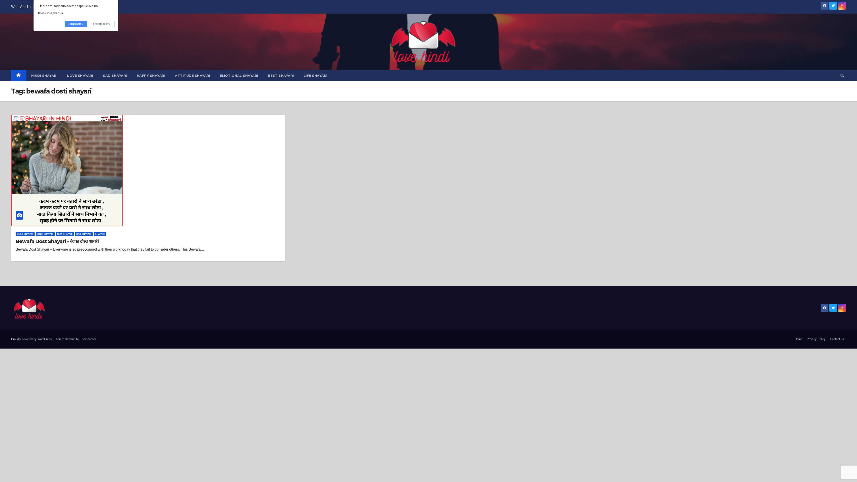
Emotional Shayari (239, 76)
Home (798, 339)
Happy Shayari (151, 76)
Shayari (100, 234)
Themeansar (88, 339)
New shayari (65, 234)
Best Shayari (281, 76)
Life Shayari (315, 76)
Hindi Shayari (44, 76)
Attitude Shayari (192, 76)
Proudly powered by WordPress (32, 339)
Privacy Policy (816, 339)
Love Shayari (80, 76)
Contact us (837, 339)
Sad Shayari (115, 76)
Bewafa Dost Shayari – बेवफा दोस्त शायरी (57, 241)
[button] (842, 75)
